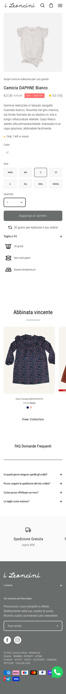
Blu (28, 407)
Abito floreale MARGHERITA (29, 399)
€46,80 (29, 403)
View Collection (33, 419)
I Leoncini (8, 585)
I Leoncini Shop (20, 652)
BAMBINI (17, 656)
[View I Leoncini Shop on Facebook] (7, 640)
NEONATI (28, 656)
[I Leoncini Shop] (20, 5)
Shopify (7, 656)
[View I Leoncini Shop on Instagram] (17, 640)
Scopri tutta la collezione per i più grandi (26, 79)
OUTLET (18, 659)
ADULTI (27, 659)
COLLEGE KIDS (23, 663)
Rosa (31, 407)
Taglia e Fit (10, 236)
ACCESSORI (39, 659)
